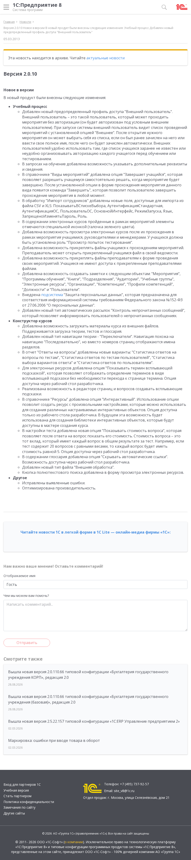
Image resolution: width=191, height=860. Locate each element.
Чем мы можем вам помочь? (26, 595)
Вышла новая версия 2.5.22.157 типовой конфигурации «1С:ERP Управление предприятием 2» (94, 721)
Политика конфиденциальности (28, 802)
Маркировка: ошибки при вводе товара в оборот (54, 740)
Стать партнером (17, 796)
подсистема (52, 294)
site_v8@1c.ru (124, 791)
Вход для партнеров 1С (22, 784)
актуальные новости (105, 57)
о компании (74, 842)
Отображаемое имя (19, 575)
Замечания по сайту (19, 807)
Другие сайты (14, 813)
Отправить (27, 642)
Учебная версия (16, 790)
